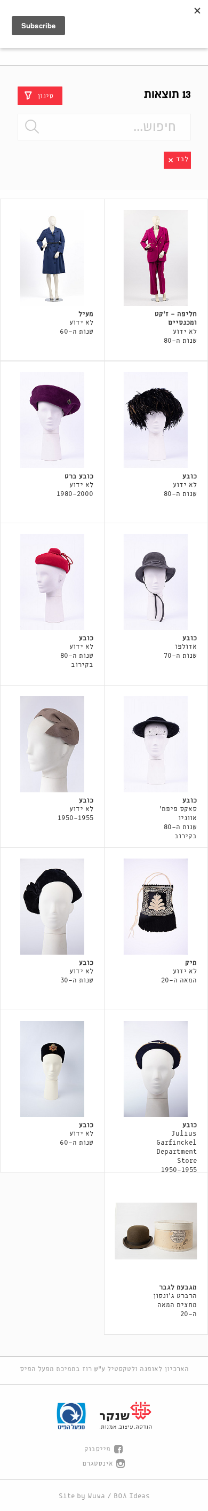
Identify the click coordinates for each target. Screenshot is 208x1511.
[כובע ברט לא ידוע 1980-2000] (52, 420)
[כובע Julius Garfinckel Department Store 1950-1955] (156, 1069)
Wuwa (96, 1496)
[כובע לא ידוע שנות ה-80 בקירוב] (52, 582)
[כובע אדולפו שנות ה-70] (156, 582)
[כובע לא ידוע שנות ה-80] (156, 420)
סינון (45, 95)
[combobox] (104, 127)
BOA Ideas (132, 1496)
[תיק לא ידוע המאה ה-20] (156, 907)
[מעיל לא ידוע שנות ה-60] (52, 258)
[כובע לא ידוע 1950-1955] (52, 744)
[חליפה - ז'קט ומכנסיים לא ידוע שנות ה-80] (156, 258)
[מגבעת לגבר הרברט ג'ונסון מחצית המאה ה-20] (156, 1231)
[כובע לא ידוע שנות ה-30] (52, 907)
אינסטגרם (97, 1463)
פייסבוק (97, 1449)
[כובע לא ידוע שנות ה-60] (52, 1069)
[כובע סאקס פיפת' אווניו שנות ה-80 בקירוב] (156, 744)
